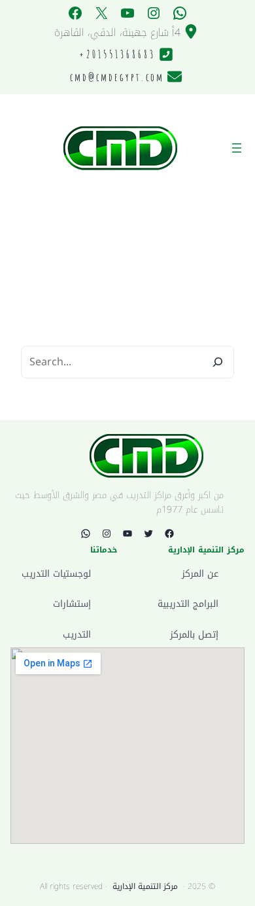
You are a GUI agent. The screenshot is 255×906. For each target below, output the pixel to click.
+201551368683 (117, 54)
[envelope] (174, 76)
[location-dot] (190, 31)
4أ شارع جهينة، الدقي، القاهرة (117, 32)
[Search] (218, 362)
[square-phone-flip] (166, 54)
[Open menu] (237, 148)
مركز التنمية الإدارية (145, 886)
